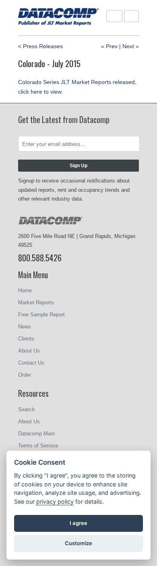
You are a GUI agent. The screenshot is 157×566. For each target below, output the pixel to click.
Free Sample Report (41, 315)
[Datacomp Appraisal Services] (58, 17)
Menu (114, 16)
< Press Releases (40, 46)
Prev (112, 46)
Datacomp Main (36, 434)
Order (24, 375)
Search (26, 409)
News (24, 327)
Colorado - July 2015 (49, 63)
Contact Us (31, 363)
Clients (26, 339)
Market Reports (36, 302)
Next (128, 46)
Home (25, 290)
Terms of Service (38, 446)
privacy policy (55, 501)
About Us (29, 351)
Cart (131, 16)
